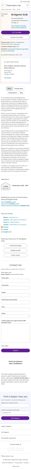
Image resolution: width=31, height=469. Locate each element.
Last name (4, 285)
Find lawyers (15, 418)
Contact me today (16, 37)
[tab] (9, 88)
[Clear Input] (27, 405)
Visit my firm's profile (10, 204)
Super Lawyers (6, 426)
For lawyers (5, 432)
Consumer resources (8, 438)
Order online (15, 255)
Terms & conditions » (8, 463)
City (2, 307)
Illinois (14, 9)
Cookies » (26, 463)
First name (5, 278)
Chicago (18, 9)
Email (3, 292)
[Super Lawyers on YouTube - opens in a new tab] (17, 449)
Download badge (15, 246)
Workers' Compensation (6, 9)
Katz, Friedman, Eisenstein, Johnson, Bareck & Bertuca (18, 26)
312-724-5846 (16, 3)
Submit (15, 350)
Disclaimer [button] (4, 346)
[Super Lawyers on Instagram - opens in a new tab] (13, 449)
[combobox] (15, 405)
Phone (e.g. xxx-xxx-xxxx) (9, 299)
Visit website (7, 78)
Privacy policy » (19, 463)
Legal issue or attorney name (9, 403)
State (3, 313)
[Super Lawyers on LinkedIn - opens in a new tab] (21, 449)
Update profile (15, 250)
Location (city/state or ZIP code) (10, 410)
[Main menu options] (3, 5)
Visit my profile (8, 202)
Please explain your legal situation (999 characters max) (13, 321)
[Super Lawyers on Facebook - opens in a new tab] (9, 449)
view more (17, 44)
